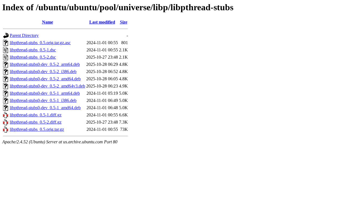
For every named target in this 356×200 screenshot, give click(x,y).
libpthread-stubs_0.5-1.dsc (33, 50)
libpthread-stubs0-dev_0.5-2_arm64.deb (45, 64)
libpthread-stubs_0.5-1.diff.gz (35, 114)
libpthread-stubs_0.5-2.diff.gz (35, 122)
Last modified (102, 22)
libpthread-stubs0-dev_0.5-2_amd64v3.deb (47, 86)
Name (47, 22)
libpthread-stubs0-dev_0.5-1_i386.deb (43, 100)
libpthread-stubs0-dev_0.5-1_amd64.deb (45, 107)
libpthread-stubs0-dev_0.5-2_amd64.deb (45, 78)
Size (123, 22)
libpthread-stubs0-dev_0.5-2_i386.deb (43, 71)
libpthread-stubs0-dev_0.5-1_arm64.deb (45, 93)
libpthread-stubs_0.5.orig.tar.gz (37, 129)
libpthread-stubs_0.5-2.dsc (33, 57)
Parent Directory (24, 35)
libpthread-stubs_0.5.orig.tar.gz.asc (40, 42)
